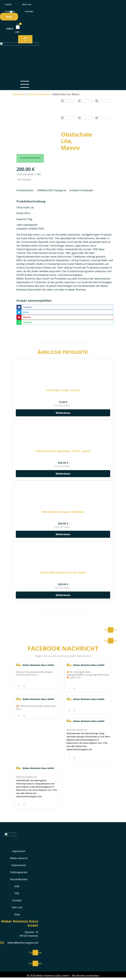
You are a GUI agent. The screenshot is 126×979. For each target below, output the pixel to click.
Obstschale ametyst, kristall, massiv (63, 572)
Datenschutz (18, 865)
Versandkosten (19, 879)
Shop (17, 914)
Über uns (26, 4)
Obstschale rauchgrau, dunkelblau (63, 511)
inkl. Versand (24, 179)
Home (8, 4)
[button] (64, 307)
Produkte (10, 11)
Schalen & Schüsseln (38, 94)
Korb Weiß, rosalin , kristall (63, 390)
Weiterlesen (63, 595)
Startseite (18, 94)
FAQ (17, 893)
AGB (16, 886)
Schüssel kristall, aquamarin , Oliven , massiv (63, 451)
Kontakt (29, 11)
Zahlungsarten (18, 872)
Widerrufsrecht (19, 858)
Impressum (18, 851)
